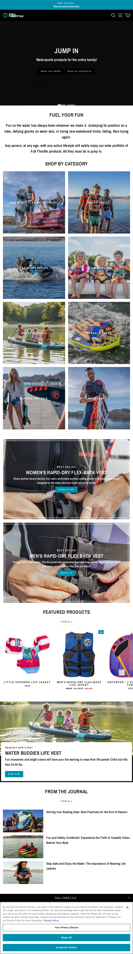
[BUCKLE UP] (66, 563)
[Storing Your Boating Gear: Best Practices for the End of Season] (23, 821)
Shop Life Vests (51, 71)
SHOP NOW (14, 774)
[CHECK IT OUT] (66, 479)
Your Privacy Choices (66, 927)
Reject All (66, 937)
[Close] (127, 907)
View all (66, 621)
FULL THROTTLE (66, 897)
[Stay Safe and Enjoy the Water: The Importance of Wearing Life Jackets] (23, 872)
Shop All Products (79, 71)
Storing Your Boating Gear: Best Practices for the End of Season (86, 812)
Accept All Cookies (66, 947)
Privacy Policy (51, 920)
